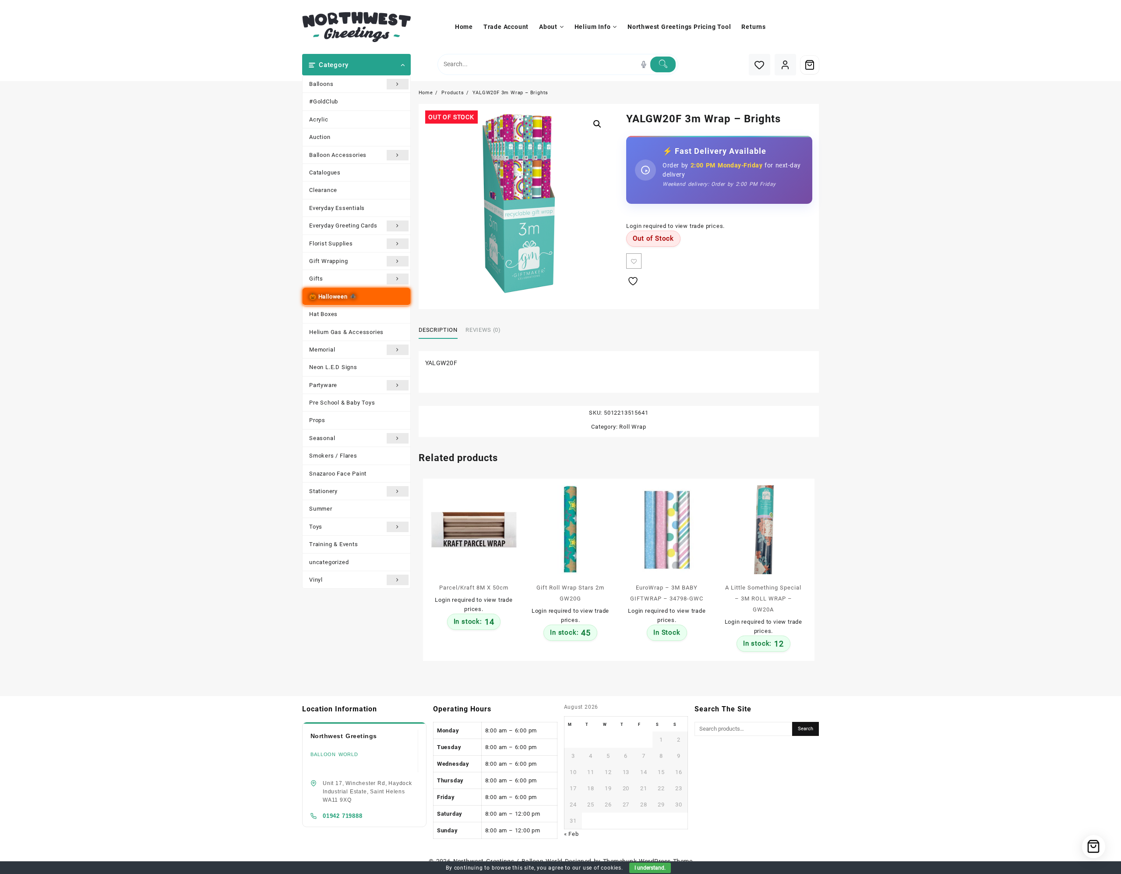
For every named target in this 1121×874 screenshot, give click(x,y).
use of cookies (602, 868)
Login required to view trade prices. (675, 226)
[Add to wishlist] (634, 261)
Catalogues (325, 172)
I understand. (650, 868)
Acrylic (318, 119)
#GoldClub (323, 101)
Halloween (333, 296)
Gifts (316, 278)
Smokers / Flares (333, 455)
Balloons (321, 84)
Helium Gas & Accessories (346, 332)
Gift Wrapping (328, 261)
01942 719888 (343, 816)
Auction (320, 137)
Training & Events (333, 544)
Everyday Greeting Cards (343, 225)
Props (317, 420)
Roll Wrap (632, 426)
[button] (597, 124)
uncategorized (329, 562)
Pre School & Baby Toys (342, 402)
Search (805, 729)
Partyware (323, 385)
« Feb (571, 834)
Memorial (322, 349)
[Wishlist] (759, 64)
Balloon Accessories (338, 155)
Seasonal (322, 438)
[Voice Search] (643, 64)
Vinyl (316, 579)
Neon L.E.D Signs (333, 367)
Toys (315, 526)
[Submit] (663, 64)
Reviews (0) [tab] (483, 330)
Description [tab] (438, 330)
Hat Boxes (323, 314)
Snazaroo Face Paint (338, 473)
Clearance (323, 190)
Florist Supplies (331, 243)
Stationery (323, 491)
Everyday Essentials (337, 208)
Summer (320, 508)
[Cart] (809, 65)
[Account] (785, 64)
